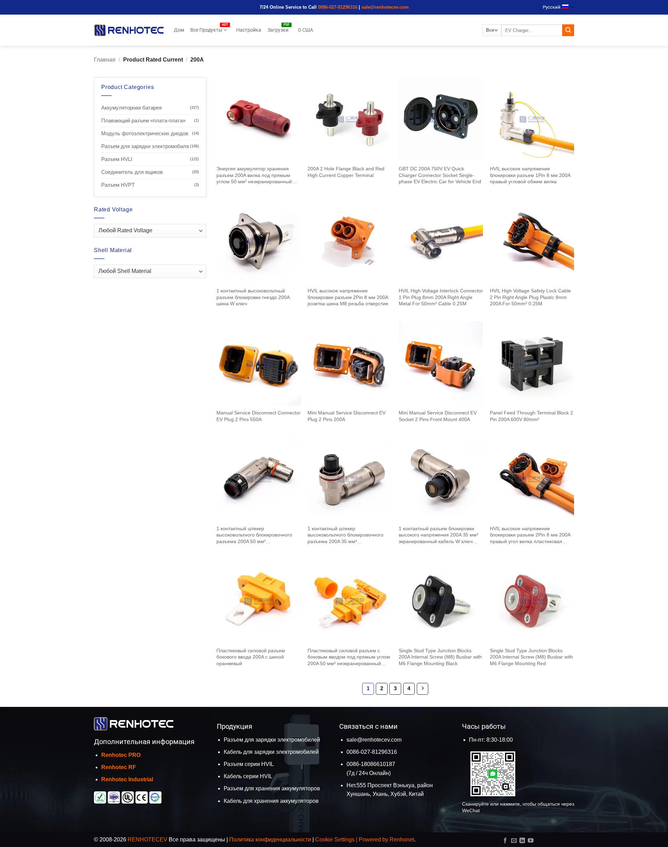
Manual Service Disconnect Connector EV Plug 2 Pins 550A (258, 416)
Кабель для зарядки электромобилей (271, 752)
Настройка (248, 30)
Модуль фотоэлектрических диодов (144, 133)
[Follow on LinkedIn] (522, 841)
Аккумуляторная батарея (131, 108)
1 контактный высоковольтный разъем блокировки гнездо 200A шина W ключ (252, 297)
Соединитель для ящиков (132, 172)
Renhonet (402, 839)
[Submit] (568, 30)
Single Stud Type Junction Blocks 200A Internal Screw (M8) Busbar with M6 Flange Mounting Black (440, 657)
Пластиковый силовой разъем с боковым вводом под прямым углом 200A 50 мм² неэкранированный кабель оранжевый (349, 657)
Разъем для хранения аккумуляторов (272, 788)
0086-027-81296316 (337, 7)
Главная (105, 60)
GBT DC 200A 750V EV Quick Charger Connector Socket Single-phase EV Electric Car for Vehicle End (440, 175)
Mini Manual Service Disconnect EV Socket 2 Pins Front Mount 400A (438, 416)
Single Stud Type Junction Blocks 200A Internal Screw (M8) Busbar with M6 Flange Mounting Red (531, 657)
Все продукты (206, 30)
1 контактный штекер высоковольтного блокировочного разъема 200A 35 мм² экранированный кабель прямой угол (345, 535)
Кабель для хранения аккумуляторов (271, 801)
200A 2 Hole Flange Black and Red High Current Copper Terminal (346, 172)
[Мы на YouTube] (530, 841)
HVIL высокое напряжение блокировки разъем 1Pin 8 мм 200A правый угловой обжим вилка (530, 175)
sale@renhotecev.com (385, 7)
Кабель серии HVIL (248, 776)
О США (305, 30)
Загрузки (278, 30)
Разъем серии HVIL (249, 764)
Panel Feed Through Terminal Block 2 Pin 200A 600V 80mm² (531, 416)
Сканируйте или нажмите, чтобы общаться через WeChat (518, 807)
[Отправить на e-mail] (513, 841)
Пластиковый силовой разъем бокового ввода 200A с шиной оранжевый (250, 657)
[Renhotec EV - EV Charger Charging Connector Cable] (129, 30)
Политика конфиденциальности (270, 839)
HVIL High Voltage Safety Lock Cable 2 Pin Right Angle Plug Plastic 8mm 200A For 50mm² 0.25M (530, 297)
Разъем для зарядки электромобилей (272, 740)
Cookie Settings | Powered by (352, 839)
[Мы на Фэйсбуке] (505, 841)
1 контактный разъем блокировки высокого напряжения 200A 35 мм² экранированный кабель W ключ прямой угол (438, 535)
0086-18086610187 (371, 764)
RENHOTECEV (147, 839)
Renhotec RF (118, 767)
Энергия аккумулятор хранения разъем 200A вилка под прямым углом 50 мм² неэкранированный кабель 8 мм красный (254, 175)
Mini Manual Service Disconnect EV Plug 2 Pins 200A (346, 416)
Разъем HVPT (118, 185)
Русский (551, 7)
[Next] (423, 689)
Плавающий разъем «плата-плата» (143, 120)
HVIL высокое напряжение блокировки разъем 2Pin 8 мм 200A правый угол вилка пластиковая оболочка (530, 535)
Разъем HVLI (116, 159)
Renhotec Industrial (127, 779)
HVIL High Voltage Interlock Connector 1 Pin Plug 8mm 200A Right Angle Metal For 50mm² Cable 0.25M (441, 297)
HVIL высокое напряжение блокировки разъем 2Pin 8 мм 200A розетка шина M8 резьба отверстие (348, 297)
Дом (179, 30)
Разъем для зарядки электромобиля (145, 146)
